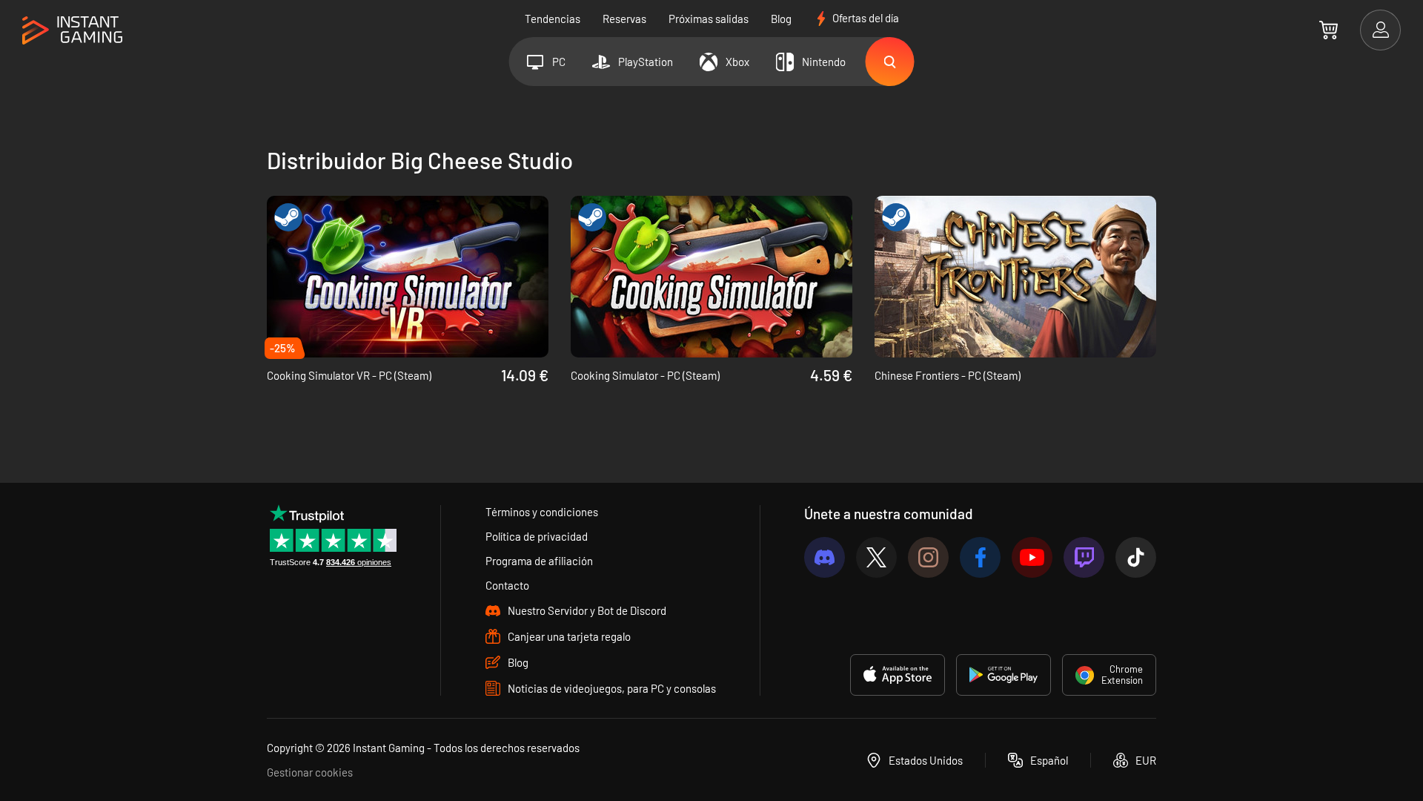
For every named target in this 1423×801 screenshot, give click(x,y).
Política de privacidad (536, 536)
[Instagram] (928, 557)
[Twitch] (1084, 557)
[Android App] (1003, 675)
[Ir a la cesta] (1328, 29)
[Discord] (824, 557)
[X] (876, 557)
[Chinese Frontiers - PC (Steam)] (1015, 276)
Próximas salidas (709, 18)
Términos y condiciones (541, 511)
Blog (781, 18)
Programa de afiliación (539, 560)
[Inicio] (72, 30)
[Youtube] (1032, 557)
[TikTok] (1135, 557)
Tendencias (552, 18)
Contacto (507, 585)
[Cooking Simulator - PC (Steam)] (711, 276)
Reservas (624, 18)
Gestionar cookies (310, 772)
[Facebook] (980, 557)
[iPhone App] (897, 675)
